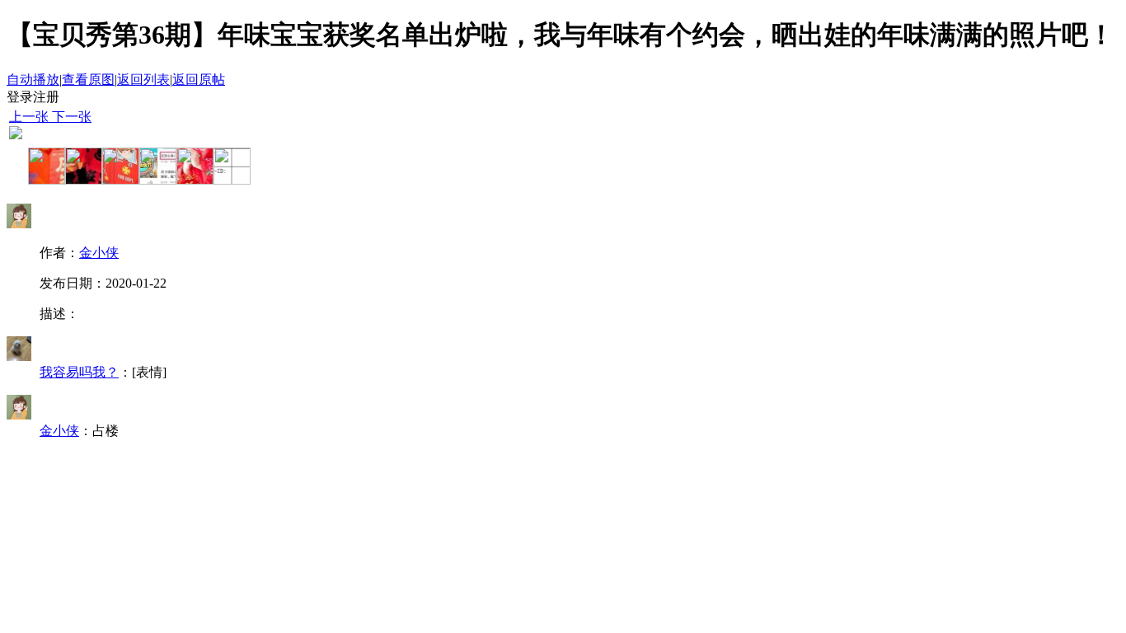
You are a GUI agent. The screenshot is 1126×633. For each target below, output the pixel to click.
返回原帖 (198, 80)
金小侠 (99, 253)
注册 (46, 97)
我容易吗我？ (79, 372)
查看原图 (88, 80)
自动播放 (33, 80)
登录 (20, 97)
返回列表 (143, 80)
